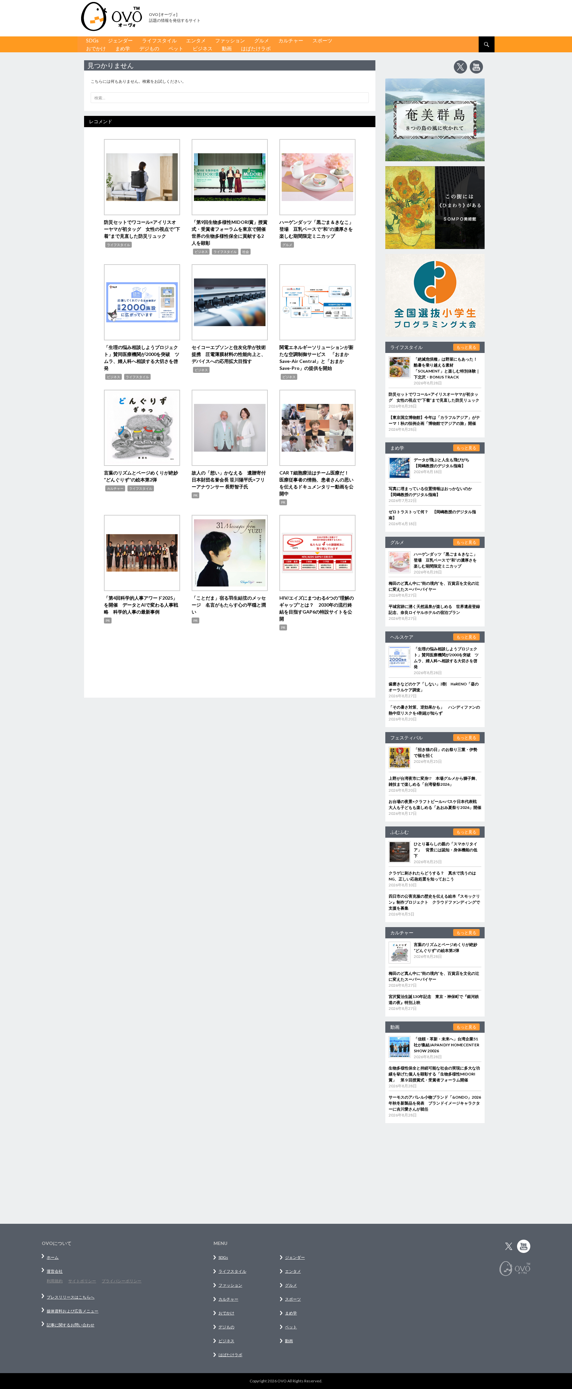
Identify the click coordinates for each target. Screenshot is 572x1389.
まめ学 (122, 48)
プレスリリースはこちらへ (70, 1297)
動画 (227, 48)
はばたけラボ (256, 48)
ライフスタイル (159, 40)
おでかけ (96, 48)
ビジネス (203, 48)
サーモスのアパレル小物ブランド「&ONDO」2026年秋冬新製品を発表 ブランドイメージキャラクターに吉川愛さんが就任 (435, 1103)
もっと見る (466, 347)
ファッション (230, 40)
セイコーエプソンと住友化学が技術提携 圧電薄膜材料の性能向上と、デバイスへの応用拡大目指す (229, 354)
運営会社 (55, 1271)
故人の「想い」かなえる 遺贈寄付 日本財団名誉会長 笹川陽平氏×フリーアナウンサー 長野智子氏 (231, 479)
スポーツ (322, 40)
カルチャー (290, 40)
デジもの (149, 48)
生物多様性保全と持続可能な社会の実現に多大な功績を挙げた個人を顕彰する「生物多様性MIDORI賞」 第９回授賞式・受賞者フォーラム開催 (434, 1074)
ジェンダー (120, 40)
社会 (245, 252)
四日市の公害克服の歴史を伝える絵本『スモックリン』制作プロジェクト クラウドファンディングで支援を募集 (434, 902)
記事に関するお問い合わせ (70, 1324)
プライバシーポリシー (121, 1280)
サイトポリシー (82, 1280)
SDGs (92, 40)
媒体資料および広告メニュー (72, 1311)
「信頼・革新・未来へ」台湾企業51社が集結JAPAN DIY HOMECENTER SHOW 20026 (446, 1044)
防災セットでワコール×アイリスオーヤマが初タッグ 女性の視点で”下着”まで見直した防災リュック (142, 229)
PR (195, 495)
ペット (175, 48)
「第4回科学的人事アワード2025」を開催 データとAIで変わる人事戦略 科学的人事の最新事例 (141, 605)
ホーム (53, 1257)
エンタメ (196, 40)
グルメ (261, 40)
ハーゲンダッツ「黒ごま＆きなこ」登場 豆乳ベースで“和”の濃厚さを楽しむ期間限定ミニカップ (316, 229)
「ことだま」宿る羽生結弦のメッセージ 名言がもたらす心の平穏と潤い (229, 605)
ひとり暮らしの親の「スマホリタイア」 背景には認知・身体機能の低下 (445, 849)
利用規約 (55, 1280)
